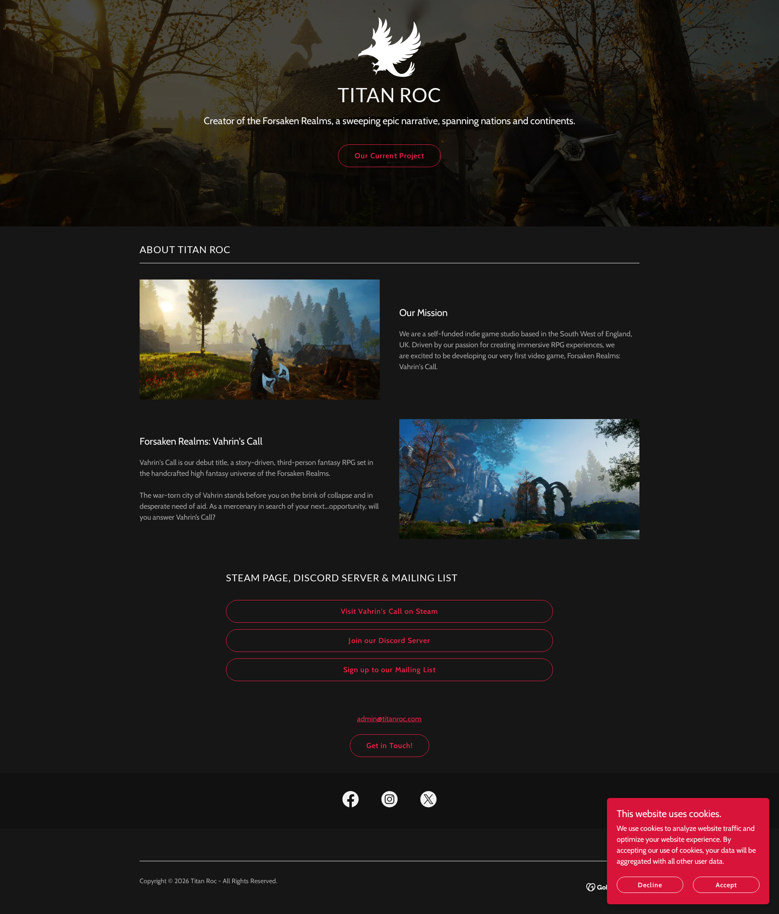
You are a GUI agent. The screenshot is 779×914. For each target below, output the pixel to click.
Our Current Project (389, 155)
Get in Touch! (389, 745)
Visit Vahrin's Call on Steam (390, 611)
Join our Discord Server (389, 640)
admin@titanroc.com (389, 718)
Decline (650, 885)
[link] (389, 10)
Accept (726, 885)
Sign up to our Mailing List (389, 669)
